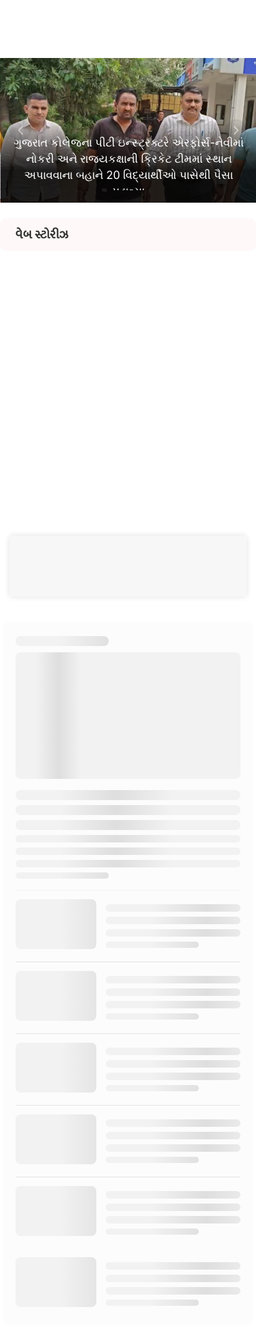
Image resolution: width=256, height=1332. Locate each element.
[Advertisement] (128, 379)
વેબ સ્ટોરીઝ (42, 234)
